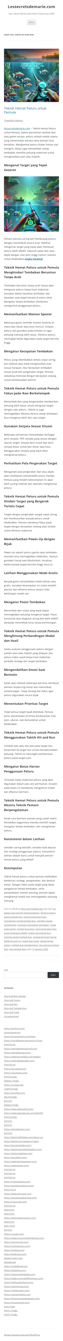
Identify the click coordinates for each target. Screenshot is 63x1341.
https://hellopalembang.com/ (18, 1282)
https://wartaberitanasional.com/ (20, 1048)
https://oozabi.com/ (14, 1234)
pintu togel (9, 1306)
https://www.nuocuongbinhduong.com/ (24, 1238)
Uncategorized (11, 1016)
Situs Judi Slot (10, 1004)
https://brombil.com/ (14, 1092)
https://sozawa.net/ (14, 1084)
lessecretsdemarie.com (17, 128)
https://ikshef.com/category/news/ (21, 1141)
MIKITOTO (9, 1209)
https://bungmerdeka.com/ (17, 1145)
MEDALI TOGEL (11, 1080)
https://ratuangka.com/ (16, 1072)
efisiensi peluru (48, 912)
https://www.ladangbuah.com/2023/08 (23, 1113)
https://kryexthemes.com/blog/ (20, 1036)
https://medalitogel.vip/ (16, 1266)
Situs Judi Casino (12, 1000)
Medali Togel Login (13, 1258)
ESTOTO (8, 1100)
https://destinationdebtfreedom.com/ (23, 1149)
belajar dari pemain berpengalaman (21, 912)
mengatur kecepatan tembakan (33, 924)
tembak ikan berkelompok (25, 945)
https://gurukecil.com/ (15, 1068)
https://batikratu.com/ (15, 1254)
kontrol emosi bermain (35, 916)
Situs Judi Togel (11, 1012)
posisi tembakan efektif (15, 933)
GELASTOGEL (10, 1096)
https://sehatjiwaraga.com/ (17, 1052)
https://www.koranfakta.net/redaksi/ (22, 1056)
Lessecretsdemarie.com (31, 6)
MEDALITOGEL (11, 1105)
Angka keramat (34, 259)
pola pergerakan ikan (45, 929)
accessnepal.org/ (12, 1032)
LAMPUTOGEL (11, 1088)
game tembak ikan (13, 916)
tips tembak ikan (17, 949)
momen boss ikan (25, 929)
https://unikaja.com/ (14, 1250)
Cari (6, 969)
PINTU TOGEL (11, 1310)
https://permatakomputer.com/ (20, 1217)
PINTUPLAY (9, 1044)
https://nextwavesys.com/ (17, 1246)
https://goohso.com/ (14, 1028)
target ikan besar (30, 941)
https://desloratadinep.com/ (18, 1153)
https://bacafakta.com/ (15, 1157)
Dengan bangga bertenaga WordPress (22, 1334)
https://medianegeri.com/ (17, 1290)
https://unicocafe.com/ (15, 1201)
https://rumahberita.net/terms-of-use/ (23, 1040)
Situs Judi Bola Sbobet (15, 996)
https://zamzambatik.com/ (17, 1294)
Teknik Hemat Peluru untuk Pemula (25, 110)
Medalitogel (10, 1262)
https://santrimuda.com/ (16, 1286)
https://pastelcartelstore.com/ (19, 1185)
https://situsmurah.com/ (16, 1242)
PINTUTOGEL (10, 1076)
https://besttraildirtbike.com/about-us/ (23, 1137)
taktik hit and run (12, 941)
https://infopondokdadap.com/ (19, 1274)
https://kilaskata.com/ (15, 1270)
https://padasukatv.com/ (16, 1165)
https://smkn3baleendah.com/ (19, 1060)
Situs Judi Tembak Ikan (32, 908)
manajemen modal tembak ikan (20, 920)
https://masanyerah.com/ (17, 1302)
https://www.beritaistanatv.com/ (20, 1161)
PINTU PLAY (10, 1189)
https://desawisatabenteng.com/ (20, 1197)
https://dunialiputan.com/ (17, 1129)
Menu (31, 22)
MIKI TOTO (9, 1225)
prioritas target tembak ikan (18, 937)
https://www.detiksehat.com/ (18, 1109)
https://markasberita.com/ (17, 1181)
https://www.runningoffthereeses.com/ (23, 1278)
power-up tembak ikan (39, 933)
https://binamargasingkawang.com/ (22, 1298)
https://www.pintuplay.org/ (17, 1193)
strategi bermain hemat (44, 937)
